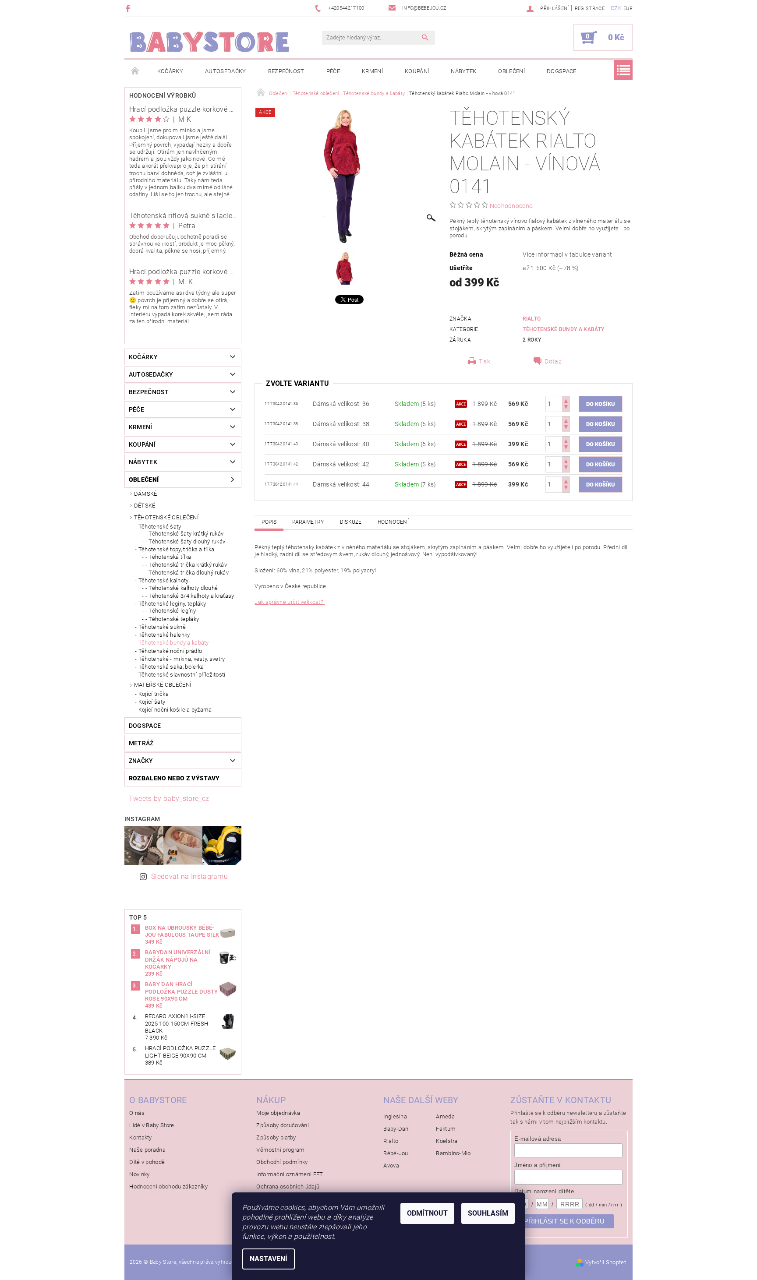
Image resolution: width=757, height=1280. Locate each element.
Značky (141, 760)
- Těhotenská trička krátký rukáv (186, 564)
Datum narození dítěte (544, 1191)
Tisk (484, 361)
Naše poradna (147, 1149)
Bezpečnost (286, 71)
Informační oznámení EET (289, 1174)
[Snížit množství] (566, 408)
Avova (391, 1165)
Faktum (446, 1128)
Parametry (308, 522)
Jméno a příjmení (537, 1165)
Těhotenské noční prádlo (170, 651)
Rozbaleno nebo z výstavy (174, 778)
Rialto (532, 319)
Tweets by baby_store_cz (169, 798)
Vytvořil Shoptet (605, 1262)
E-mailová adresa (537, 1138)
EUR (628, 8)
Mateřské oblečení (162, 684)
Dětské (145, 505)
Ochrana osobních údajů (287, 1186)
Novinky (139, 1174)
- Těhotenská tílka (168, 557)
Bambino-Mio (453, 1153)
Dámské (145, 493)
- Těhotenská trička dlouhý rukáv (187, 572)
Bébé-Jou (395, 1153)
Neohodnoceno (511, 205)
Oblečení (511, 71)
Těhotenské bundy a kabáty (173, 642)
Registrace (590, 8)
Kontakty (140, 1137)
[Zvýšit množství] (566, 400)
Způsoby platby (276, 1137)
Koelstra (447, 1141)
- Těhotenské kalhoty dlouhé (181, 588)
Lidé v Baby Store (151, 1125)
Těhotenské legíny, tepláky (172, 603)
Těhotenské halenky (164, 634)
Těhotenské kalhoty (163, 580)
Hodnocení (393, 522)
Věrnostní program (280, 1149)
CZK (616, 8)
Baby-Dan (396, 1128)
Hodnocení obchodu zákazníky (168, 1186)
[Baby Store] (210, 42)
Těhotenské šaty (159, 526)
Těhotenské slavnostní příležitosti (182, 674)
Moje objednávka (278, 1113)
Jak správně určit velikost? (290, 602)
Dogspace (562, 71)
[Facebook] (129, 8)
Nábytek (463, 71)
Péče (333, 71)
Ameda (445, 1116)
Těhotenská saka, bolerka (171, 666)
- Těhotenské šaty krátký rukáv (184, 533)
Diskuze (351, 522)
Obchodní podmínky (282, 1162)
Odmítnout (427, 1213)
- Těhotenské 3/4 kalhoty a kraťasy (189, 595)
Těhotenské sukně (162, 627)
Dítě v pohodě (147, 1162)
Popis (269, 522)
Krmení (372, 71)
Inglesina (395, 1116)
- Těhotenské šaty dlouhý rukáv (185, 541)
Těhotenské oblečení (166, 517)
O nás (137, 1113)
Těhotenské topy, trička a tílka (176, 549)
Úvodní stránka (135, 71)
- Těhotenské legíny (170, 610)
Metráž (141, 743)
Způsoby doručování (282, 1125)
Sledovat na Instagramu (189, 876)
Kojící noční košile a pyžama (175, 709)
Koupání (417, 71)
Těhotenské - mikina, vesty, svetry (181, 659)
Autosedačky (225, 71)
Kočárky (170, 71)
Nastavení (268, 1259)
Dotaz (553, 361)
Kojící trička (153, 694)
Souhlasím (488, 1213)
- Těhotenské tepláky (172, 619)
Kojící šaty (152, 701)
